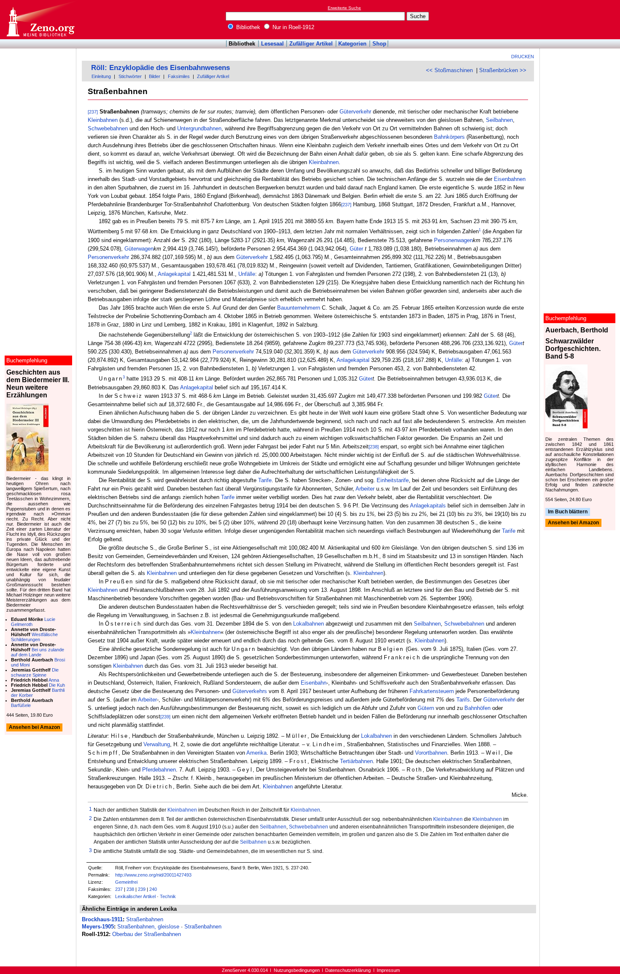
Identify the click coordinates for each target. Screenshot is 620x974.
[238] (374, 446)
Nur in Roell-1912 (292, 27)
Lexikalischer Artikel (135, 896)
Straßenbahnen (144, 919)
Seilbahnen (499, 120)
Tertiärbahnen (356, 761)
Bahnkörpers (449, 137)
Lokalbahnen (308, 624)
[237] (93, 111)
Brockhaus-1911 (102, 919)
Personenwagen (453, 240)
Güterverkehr (355, 111)
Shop (379, 43)
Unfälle (246, 274)
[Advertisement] (581, 19)
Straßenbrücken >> (502, 70)
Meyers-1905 (98, 926)
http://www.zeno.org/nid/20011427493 (153, 874)
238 (130, 889)
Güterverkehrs (249, 691)
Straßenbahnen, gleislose (148, 926)
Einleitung (101, 76)
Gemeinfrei (126, 882)
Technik (168, 896)
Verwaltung (156, 744)
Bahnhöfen (477, 708)
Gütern (426, 708)
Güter (356, 249)
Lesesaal (272, 43)
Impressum (388, 970)
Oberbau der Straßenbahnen (146, 934)
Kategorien (352, 43)
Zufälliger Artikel (311, 43)
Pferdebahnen (159, 769)
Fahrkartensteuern (432, 691)
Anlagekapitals (428, 505)
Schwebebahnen (108, 128)
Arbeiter (365, 489)
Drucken (522, 56)
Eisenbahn (313, 683)
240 (153, 889)
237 (119, 889)
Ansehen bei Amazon (573, 523)
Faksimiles (179, 76)
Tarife (265, 480)
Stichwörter (130, 76)
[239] (165, 716)
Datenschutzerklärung (348, 970)
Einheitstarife (393, 480)
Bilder (154, 76)
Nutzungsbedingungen (297, 970)
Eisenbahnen (510, 179)
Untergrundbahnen (199, 128)
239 (142, 889)
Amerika (256, 753)
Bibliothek (247, 27)
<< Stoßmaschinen (449, 70)
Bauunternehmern (298, 308)
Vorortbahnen (431, 753)
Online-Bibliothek (40, 19)
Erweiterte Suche (344, 7)
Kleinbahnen (103, 120)
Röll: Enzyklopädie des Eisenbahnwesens (160, 68)
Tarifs (463, 699)
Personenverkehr (108, 257)
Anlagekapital (174, 274)
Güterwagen (139, 249)
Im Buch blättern (568, 512)
